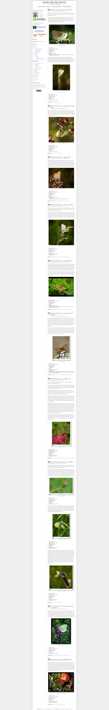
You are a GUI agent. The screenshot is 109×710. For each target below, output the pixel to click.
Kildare (55, 200)
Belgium (53, 309)
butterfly (61, 153)
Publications (66, 6)
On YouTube (41, 14)
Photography (56, 6)
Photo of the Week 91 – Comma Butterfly (61, 261)
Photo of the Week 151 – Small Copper (61, 157)
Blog (48, 6)
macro (53, 153)
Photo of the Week (37, 51)
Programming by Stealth (38, 49)
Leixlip (58, 200)
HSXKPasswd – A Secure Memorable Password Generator (40, 58)
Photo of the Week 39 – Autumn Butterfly (61, 659)
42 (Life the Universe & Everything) (39, 63)
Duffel (55, 309)
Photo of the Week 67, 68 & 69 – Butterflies (62, 462)
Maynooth (64, 374)
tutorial (35, 80)
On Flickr (40, 13)
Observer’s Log (37, 52)
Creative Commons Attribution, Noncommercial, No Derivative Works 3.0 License (39, 87)
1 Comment (66, 660)
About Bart (42, 6)
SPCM (69, 374)
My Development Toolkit (38, 48)
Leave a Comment (66, 108)
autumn (53, 704)
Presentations (37, 56)
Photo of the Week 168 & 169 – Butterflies (61, 9)
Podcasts (36, 55)
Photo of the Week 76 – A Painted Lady (61, 378)
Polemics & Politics (36, 72)
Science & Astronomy (37, 73)
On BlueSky (41, 16)
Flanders (60, 309)
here (61, 386)
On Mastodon (41, 15)
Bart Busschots (54, 2)
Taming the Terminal (38, 50)
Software (36, 57)
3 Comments (65, 463)
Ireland (53, 200)
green (57, 309)
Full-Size (63, 45)
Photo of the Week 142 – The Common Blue (62, 204)
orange (63, 309)
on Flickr (59, 45)
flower (58, 655)
